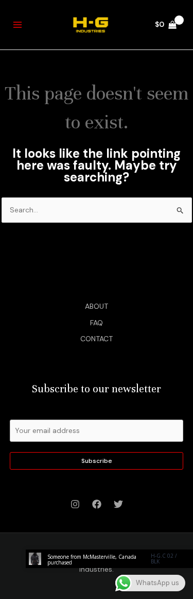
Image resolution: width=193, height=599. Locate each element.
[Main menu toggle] (17, 24)
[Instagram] (75, 504)
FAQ (96, 322)
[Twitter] (118, 504)
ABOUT (96, 306)
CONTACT (96, 338)
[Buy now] (109, 559)
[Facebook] (96, 504)
